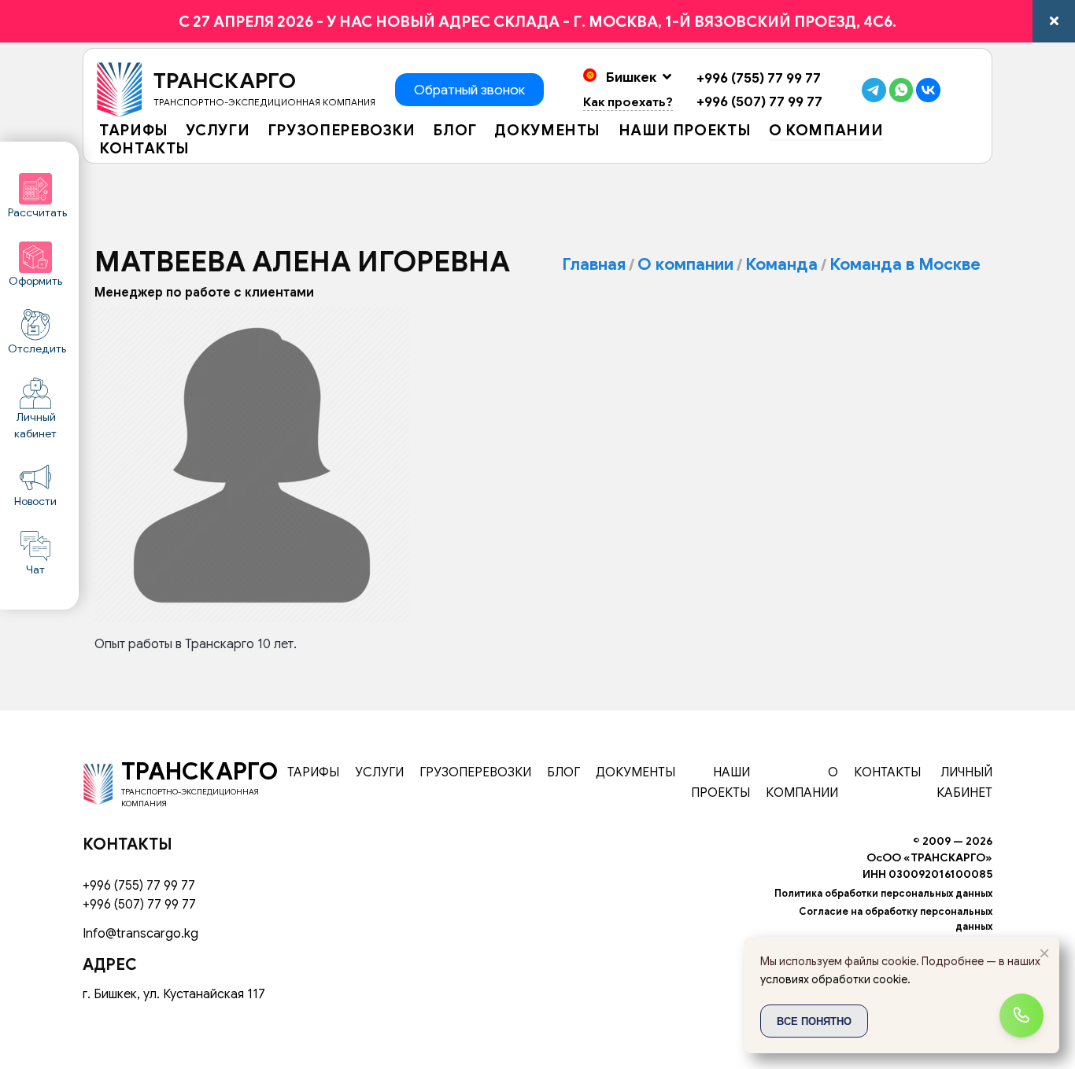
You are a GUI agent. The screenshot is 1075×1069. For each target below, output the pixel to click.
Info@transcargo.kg (140, 934)
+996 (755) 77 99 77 (758, 78)
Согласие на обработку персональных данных (895, 918)
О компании (826, 131)
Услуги (217, 131)
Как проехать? (628, 102)
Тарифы (133, 131)
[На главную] (98, 783)
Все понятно (814, 1020)
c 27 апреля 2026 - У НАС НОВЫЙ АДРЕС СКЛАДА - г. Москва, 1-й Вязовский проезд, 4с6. (537, 21)
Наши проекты (685, 131)
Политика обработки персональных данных (883, 893)
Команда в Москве (905, 264)
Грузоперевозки (342, 131)
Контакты (144, 149)
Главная (594, 264)
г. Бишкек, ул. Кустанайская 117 (174, 994)
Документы (547, 131)
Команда (781, 264)
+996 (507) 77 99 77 (759, 101)
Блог (455, 131)
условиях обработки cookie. (835, 979)
